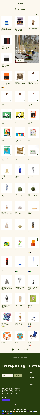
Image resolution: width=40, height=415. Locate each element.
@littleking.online (6, 397)
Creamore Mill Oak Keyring (6, 213)
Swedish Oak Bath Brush (19, 305)
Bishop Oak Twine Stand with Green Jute (32, 196)
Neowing (3, 249)
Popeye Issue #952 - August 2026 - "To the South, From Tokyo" (6, 158)
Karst (2, 46)
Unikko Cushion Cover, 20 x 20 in (20, 84)
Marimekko (17, 82)
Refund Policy (32, 377)
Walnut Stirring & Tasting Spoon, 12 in (33, 104)
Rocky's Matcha (4, 27)
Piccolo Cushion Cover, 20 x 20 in (20, 158)
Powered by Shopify (23, 409)
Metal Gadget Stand (5, 176)
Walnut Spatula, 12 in (19, 103)
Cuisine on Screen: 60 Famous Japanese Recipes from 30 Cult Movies (19, 29)
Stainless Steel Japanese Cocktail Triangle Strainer (6, 288)
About (31, 372)
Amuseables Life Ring (5, 343)
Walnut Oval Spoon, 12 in (6, 103)
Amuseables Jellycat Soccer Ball (19, 343)
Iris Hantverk (17, 304)
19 (24, 349)
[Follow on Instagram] (20, 407)
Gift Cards (31, 380)
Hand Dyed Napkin (31, 305)
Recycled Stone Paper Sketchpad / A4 (5, 48)
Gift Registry (32, 378)
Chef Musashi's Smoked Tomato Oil (19, 325)
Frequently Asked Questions (33, 374)
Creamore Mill (17, 194)
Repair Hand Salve (31, 176)
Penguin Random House (19, 27)
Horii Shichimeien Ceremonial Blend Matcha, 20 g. (6, 29)
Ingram (16, 249)
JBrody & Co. (30, 82)
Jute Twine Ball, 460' (18, 195)
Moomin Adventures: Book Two (6, 122)
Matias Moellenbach (32, 249)
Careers (31, 381)
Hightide (3, 175)
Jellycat (3, 342)
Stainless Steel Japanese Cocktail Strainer (19, 288)
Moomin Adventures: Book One (19, 122)
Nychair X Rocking (31, 343)
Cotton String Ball (18, 213)
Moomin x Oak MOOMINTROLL (33, 28)
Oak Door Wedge (31, 213)
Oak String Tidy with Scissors (5, 232)
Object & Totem (17, 231)
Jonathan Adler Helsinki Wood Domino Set (19, 140)
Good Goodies (30, 304)
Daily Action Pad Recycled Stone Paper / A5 (6, 66)
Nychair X (29, 323)
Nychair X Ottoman (31, 324)
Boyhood (29, 27)
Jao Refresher (17, 176)
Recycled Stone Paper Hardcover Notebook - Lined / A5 (6, 84)
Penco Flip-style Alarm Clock (32, 158)
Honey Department (31, 231)
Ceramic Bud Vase (18, 232)
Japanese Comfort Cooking (6, 139)
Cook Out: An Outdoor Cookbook (32, 122)
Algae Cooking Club (18, 323)
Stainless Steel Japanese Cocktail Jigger (32, 288)
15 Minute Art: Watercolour (33, 139)
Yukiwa (2, 286)
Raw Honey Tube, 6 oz (32, 232)
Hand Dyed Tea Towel (5, 324)
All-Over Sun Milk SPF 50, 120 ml (6, 269)
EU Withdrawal (32, 384)
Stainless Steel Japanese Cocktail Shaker (6, 306)
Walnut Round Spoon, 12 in (33, 83)
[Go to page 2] (27, 349)
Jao (15, 175)
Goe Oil (2, 195)
